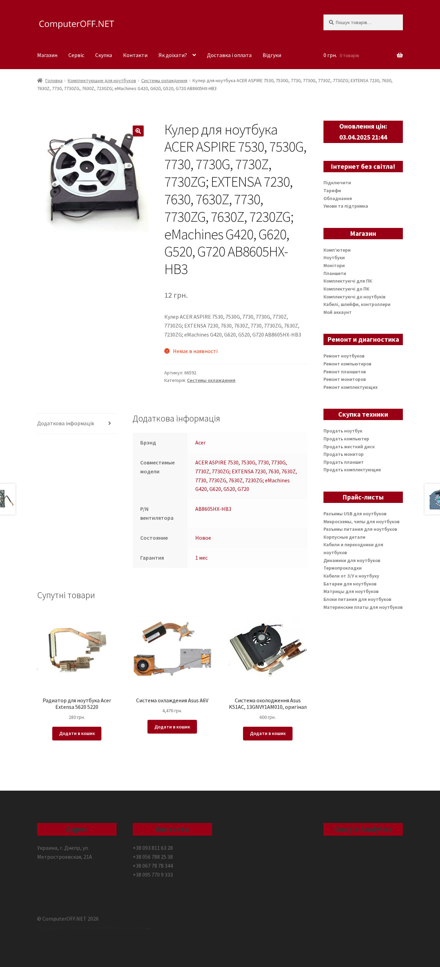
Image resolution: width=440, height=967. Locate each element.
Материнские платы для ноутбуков (363, 607)
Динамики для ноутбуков (351, 560)
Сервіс (76, 55)
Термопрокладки (342, 568)
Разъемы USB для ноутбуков (354, 513)
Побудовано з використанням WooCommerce (92, 927)
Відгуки (272, 55)
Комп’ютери (337, 250)
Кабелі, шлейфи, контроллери (356, 304)
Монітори (334, 265)
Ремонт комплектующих (350, 387)
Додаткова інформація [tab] (65, 423)
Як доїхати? (172, 55)
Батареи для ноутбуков (349, 584)
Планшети (334, 273)
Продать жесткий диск (349, 446)
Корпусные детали (344, 537)
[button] (138, 130)
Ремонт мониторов (344, 379)
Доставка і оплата (229, 55)
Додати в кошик (77, 733)
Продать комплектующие (352, 469)
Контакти (135, 55)
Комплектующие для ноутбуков (102, 80)
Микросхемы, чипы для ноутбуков (361, 521)
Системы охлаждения (164, 80)
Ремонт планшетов (344, 372)
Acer (200, 442)
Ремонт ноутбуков (343, 356)
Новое (203, 537)
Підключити (337, 182)
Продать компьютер (346, 439)
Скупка (103, 55)
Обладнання (337, 198)
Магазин (47, 55)
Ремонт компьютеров (347, 364)
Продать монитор (343, 454)
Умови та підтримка (345, 206)
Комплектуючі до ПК (346, 289)
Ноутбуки (334, 257)
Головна (54, 80)
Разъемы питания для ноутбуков (360, 529)
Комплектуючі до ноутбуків (354, 297)
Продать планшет (343, 462)
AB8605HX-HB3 (213, 508)
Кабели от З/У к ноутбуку (351, 576)
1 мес (201, 557)
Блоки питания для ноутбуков (357, 599)
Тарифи (332, 190)
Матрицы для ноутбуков (350, 591)
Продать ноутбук (342, 431)
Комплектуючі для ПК (347, 281)
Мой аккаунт (337, 312)
